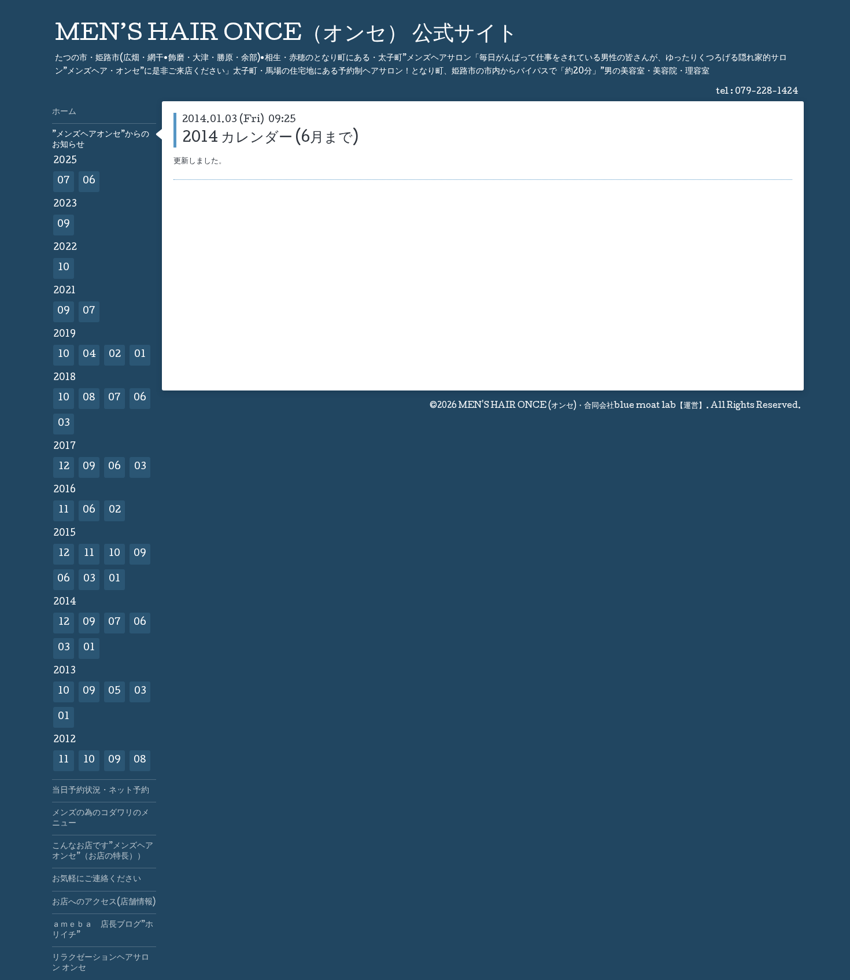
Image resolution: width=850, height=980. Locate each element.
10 (63, 268)
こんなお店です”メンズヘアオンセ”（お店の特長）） (102, 851)
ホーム (64, 112)
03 (64, 424)
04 (89, 355)
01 (140, 355)
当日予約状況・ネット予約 (100, 790)
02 (115, 355)
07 (63, 181)
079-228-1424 (766, 92)
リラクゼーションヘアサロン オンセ (100, 963)
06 (89, 181)
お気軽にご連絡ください (96, 879)
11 (63, 510)
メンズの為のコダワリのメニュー (100, 818)
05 (114, 692)
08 (89, 398)
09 (63, 225)
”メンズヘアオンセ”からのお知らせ (100, 140)
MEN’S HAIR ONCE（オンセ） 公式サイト (286, 35)
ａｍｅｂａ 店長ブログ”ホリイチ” (102, 930)
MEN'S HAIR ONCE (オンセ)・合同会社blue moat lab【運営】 (582, 406)
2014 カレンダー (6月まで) (270, 138)
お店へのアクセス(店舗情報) (104, 902)
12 (63, 467)
